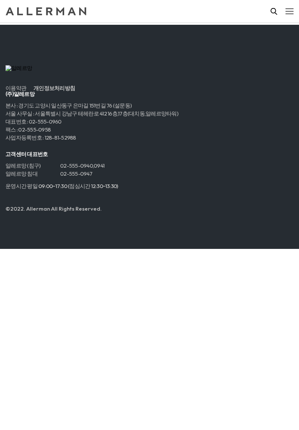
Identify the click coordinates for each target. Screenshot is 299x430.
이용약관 (15, 88)
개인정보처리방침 (54, 88)
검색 (274, 11)
